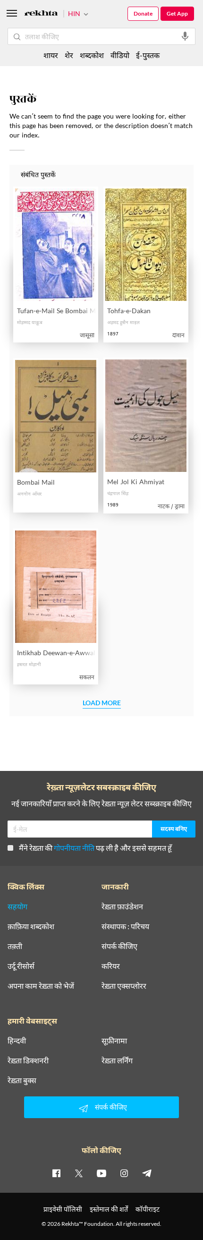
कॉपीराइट (147, 1209)
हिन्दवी (17, 1040)
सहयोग (17, 906)
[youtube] (101, 1172)
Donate (143, 13)
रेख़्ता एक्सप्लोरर (124, 986)
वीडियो (119, 55)
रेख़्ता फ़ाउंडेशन (122, 906)
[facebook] (56, 1172)
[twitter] (78, 1172)
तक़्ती (15, 946)
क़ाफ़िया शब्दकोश (31, 926)
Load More (102, 703)
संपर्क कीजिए (119, 946)
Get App (177, 13)
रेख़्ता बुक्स (22, 1080)
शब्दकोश (92, 55)
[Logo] (41, 14)
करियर (111, 966)
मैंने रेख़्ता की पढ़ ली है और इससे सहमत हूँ (95, 847)
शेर (69, 55)
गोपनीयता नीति (74, 847)
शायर (50, 55)
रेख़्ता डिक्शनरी (28, 1060)
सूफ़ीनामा (114, 1040)
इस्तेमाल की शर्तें (109, 1209)
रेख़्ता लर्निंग (117, 1060)
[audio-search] (185, 36)
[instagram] (124, 1172)
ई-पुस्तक (148, 55)
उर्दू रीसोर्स (21, 966)
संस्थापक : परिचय (125, 926)
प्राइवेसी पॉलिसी (62, 1209)
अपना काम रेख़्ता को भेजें (41, 986)
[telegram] (146, 1172)
